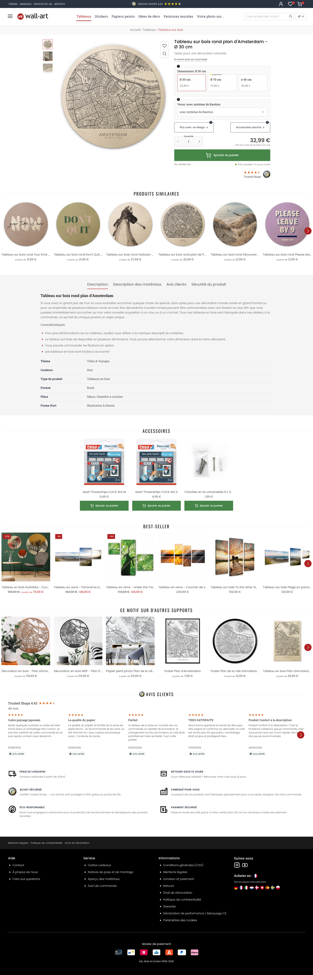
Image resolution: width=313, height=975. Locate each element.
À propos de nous (25, 872)
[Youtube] (245, 865)
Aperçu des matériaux (104, 879)
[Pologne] (278, 888)
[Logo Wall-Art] (32, 16)
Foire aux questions (26, 879)
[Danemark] (257, 888)
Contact (18, 865)
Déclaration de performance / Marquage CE (194, 913)
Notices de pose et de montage (110, 872)
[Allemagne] (236, 888)
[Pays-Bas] (252, 888)
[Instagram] (237, 865)
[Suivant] (308, 231)
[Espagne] (267, 888)
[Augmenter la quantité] (199, 141)
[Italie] (246, 888)
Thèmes (13, 4)
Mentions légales (18, 843)
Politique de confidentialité (46, 843)
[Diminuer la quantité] (177, 141)
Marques (25, 4)
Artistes (59, 4)
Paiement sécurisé (184, 807)
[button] (113, 96)
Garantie (169, 906)
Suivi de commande (102, 886)
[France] (241, 888)
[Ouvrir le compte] (281, 4)
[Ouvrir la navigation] (10, 16)
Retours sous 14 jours (187, 771)
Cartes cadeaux (99, 865)
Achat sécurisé (31, 789)
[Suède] (273, 888)
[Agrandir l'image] (164, 53)
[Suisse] (262, 888)
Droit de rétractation (77, 843)
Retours (168, 886)
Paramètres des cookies (180, 920)
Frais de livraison (32, 771)
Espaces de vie (43, 4)
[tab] (97, 284)
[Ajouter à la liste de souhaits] (164, 46)
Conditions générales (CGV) (183, 865)
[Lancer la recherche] (290, 16)
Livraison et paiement (178, 879)
